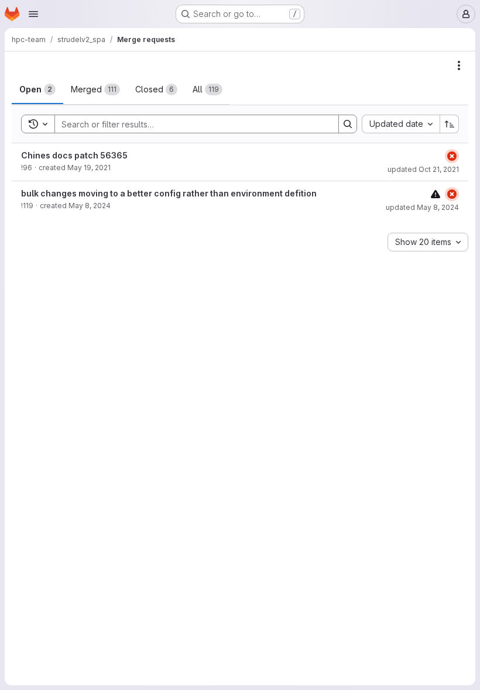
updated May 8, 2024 (422, 207)
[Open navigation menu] (33, 14)
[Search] (347, 124)
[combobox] (401, 124)
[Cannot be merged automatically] (435, 194)
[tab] (37, 89)
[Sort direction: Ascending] (449, 124)
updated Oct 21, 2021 (423, 169)
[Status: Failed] (452, 156)
